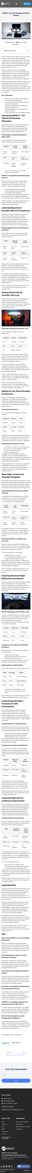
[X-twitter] (9, 1166)
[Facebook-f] (4, 1166)
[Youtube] (1, 1166)
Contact (4, 1134)
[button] (16, 3)
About (3, 1129)
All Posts (14, 1045)
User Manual (5, 1131)
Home (3, 1121)
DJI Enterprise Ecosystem (6, 1137)
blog (3, 1126)
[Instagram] (6, 1166)
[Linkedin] (12, 1166)
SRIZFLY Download (7, 1106)
